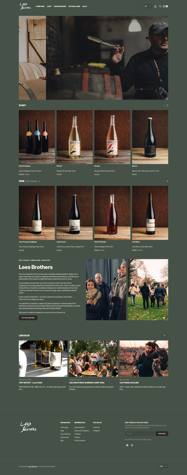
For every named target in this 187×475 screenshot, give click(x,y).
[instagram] (132, 445)
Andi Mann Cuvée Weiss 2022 (142, 247)
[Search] (160, 6)
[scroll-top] (183, 471)
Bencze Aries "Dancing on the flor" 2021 (145, 171)
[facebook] (127, 445)
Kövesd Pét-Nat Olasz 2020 (66, 171)
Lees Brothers (32, 466)
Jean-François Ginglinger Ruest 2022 (31, 247)
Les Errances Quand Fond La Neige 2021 (70, 247)
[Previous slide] (165, 105)
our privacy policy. (146, 439)
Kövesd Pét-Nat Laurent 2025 (104, 171)
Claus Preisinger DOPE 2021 (103, 247)
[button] (155, 6)
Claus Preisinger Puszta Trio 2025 (30, 171)
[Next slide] (167, 105)
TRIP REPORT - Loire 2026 (30, 383)
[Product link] (37, 137)
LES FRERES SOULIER (129, 383)
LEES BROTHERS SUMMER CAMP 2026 (86, 383)
